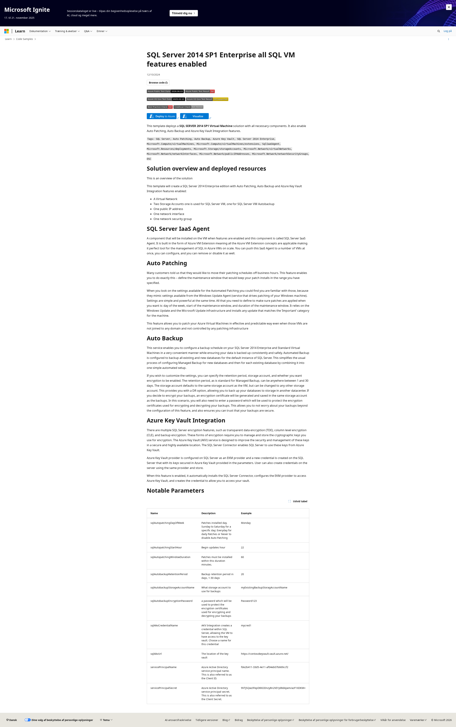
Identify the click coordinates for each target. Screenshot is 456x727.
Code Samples (24, 39)
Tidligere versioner (207, 720)
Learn (8, 39)
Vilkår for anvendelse (393, 720)
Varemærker (417, 720)
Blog (225, 720)
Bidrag (239, 720)
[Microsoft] (6, 31)
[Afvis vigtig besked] (449, 7)
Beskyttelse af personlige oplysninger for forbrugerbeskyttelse (336, 720)
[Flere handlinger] (448, 39)
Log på (448, 31)
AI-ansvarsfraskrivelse (178, 720)
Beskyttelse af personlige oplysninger (269, 720)
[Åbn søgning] (438, 31)
